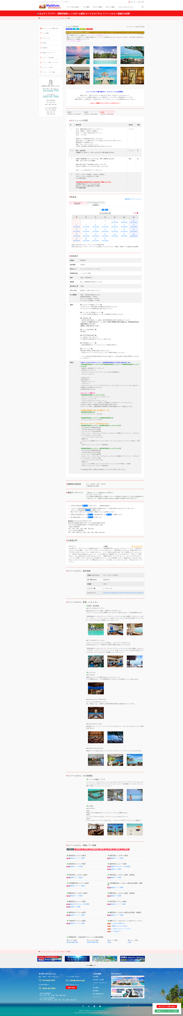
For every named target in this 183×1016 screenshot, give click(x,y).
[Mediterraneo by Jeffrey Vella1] (96, 713)
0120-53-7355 (51, 96)
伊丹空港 (110, 849)
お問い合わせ (133, 2)
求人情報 (95, 988)
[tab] (74, 113)
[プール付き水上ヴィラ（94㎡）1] (96, 661)
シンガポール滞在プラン (118, 923)
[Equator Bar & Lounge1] (96, 737)
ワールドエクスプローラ (46, 18)
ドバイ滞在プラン (116, 931)
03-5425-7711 (51, 91)
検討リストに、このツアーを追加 (167, 1011)
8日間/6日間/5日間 (72, 942)
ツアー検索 (86, 7)
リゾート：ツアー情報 (48, 72)
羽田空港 (86, 849)
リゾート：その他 (47, 67)
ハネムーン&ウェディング (125, 7)
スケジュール (46, 38)
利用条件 (44, 47)
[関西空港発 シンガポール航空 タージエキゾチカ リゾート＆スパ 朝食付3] (132, 55)
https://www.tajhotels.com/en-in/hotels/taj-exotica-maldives (123, 593)
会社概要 (142, 2)
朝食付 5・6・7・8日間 (77, 858)
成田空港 (78, 849)
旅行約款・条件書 (98, 979)
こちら (86, 505)
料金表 (44, 43)
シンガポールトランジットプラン (121, 929)
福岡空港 (118, 849)
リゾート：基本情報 (48, 57)
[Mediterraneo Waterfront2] (115, 760)
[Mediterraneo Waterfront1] (96, 760)
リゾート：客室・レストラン (50, 62)
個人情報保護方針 (98, 994)
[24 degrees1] (96, 688)
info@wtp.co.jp (77, 980)
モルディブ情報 (110, 7)
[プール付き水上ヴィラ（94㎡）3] (135, 661)
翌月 (134, 213)
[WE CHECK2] (115, 829)
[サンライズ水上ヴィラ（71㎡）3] (135, 629)
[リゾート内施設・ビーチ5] (96, 795)
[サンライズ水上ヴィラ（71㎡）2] (115, 629)
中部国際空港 (94, 849)
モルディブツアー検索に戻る (50, 28)
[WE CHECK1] (96, 829)
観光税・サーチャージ (48, 52)
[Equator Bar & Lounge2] (115, 737)
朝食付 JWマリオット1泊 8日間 (120, 866)
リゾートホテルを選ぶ (73, 7)
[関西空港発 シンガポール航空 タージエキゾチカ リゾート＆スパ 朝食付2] (105, 55)
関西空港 (102, 849)
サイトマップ (97, 997)
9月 (103, 209)
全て (70, 849)
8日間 (129, 942)
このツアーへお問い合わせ (167, 1006)
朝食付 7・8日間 (116, 869)
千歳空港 (125, 849)
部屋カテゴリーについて (134, 199)
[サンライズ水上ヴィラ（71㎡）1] (96, 629)
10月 (106, 209)
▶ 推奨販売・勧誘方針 (72, 962)
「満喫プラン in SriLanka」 (119, 926)
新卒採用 (95, 991)
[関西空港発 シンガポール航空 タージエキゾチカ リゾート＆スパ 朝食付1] (78, 55)
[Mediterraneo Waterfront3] (135, 760)
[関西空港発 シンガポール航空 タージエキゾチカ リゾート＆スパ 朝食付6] (132, 75)
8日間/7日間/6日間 (92, 942)
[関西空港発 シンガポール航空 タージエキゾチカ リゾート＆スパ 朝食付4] (78, 75)
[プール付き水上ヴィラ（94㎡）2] (115, 661)
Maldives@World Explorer (50, 6)
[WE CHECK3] (135, 829)
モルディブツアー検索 (58, 18)
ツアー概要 (45, 33)
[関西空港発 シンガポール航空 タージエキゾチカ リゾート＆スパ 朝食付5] (105, 75)
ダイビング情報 (97, 7)
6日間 (109, 942)
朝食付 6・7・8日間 (117, 858)
